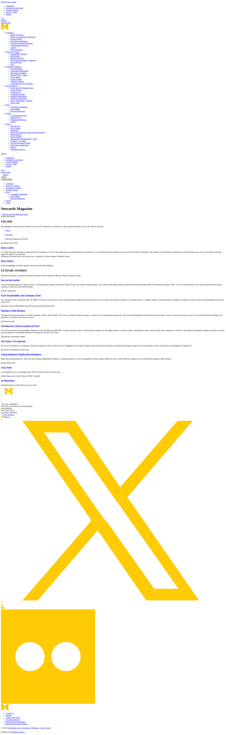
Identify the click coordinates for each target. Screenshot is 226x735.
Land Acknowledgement (19, 145)
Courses (13, 48)
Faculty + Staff (11, 12)
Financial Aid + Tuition (19, 75)
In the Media (15, 109)
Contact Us (10, 713)
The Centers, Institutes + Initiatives (23, 60)
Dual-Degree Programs (19, 41)
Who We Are (15, 126)
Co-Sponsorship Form (18, 116)
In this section (7, 179)
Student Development (18, 99)
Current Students (12, 10)
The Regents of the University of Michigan (23, 728)
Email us (6, 417)
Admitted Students (17, 82)
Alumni (8, 14)
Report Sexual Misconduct (15, 722)
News (8, 105)
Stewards (9, 235)
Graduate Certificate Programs (21, 43)
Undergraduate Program (19, 45)
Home (8, 231)
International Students (18, 73)
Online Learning (16, 50)
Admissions (10, 6)
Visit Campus (15, 77)
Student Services (12, 86)
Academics (10, 33)
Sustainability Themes (18, 54)
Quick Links (15, 103)
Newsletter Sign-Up (17, 149)
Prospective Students (13, 67)
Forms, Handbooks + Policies (21, 101)
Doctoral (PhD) (16, 39)
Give (3, 18)
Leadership (14, 130)
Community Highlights (18, 107)
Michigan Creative (18, 732)
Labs (12, 65)
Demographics (15, 135)
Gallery (13, 122)
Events (8, 113)
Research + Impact (13, 52)
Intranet (4, 21)
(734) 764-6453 (8, 415)
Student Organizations (18, 96)
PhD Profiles (15, 56)
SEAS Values (15, 128)
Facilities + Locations (18, 141)
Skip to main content (8, 2)
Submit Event (15, 118)
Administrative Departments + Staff (23, 139)
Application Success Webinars (21, 84)
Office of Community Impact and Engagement (27, 133)
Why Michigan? (16, 69)
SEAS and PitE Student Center (21, 88)
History (13, 147)
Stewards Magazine (17, 111)
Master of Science (17, 35)
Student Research (16, 58)
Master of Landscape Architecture (22, 37)
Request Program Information (17, 724)
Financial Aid (15, 92)
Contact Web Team (13, 718)
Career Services (16, 90)
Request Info (5, 23)
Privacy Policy (45, 728)
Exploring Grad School (14, 8)
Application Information (19, 71)
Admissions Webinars (18, 120)
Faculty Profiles (16, 62)
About (8, 124)
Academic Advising (17, 94)
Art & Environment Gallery (20, 143)
